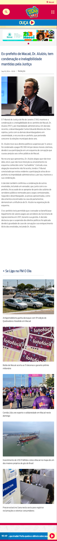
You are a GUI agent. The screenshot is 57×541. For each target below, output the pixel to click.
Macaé (51, 2)
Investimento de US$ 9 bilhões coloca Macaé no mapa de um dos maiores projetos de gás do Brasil (28, 462)
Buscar (6, 12)
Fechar (52, 32)
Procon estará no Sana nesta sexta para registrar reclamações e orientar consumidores (23, 509)
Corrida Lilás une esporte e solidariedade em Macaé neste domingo (27, 414)
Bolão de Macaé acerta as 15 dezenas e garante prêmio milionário (26, 367)
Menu (53, 12)
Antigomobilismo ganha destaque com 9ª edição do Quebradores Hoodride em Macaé (24, 319)
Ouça (23, 22)
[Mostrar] (28, 43)
